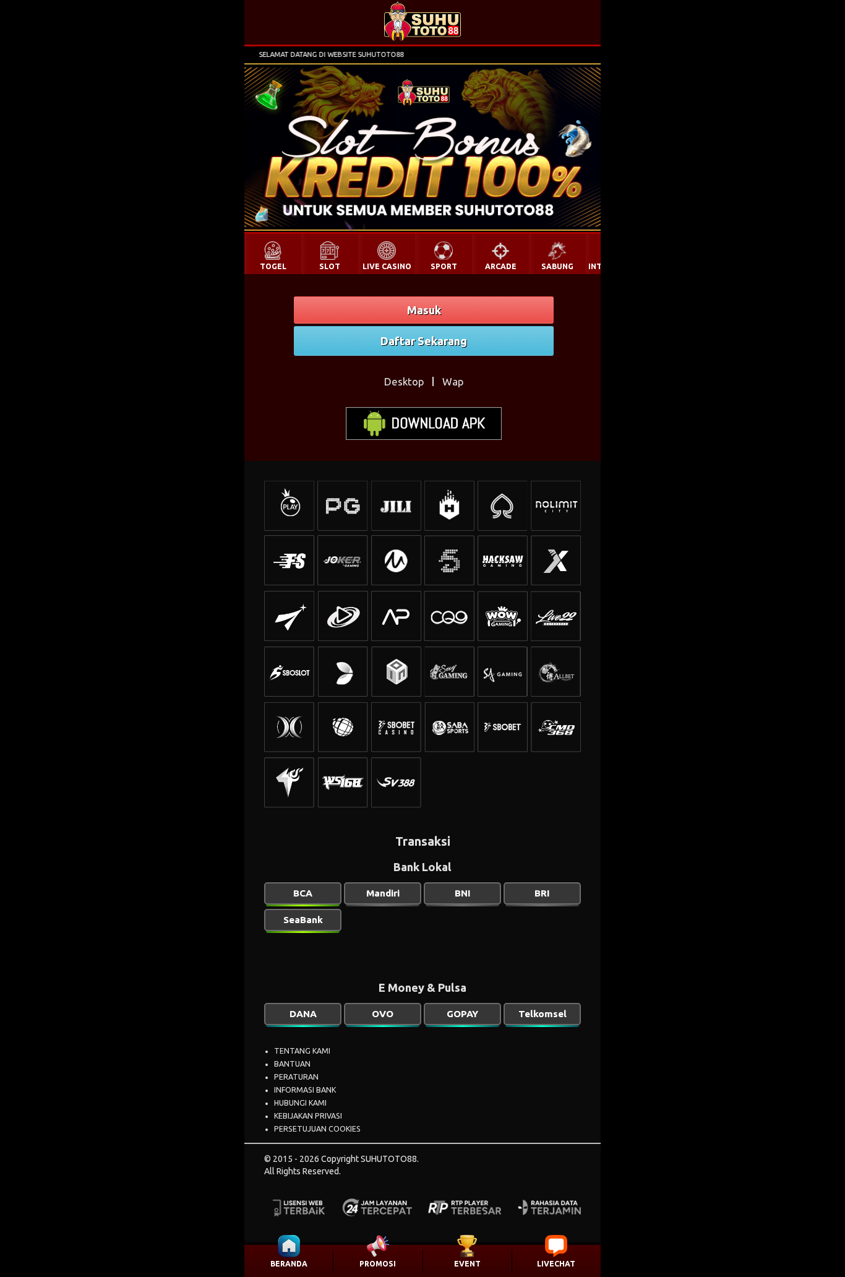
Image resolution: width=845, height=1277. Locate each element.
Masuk (424, 310)
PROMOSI (377, 1264)
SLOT (329, 266)
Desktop (404, 381)
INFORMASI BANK (305, 1090)
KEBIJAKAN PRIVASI (308, 1116)
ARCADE (501, 266)
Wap (452, 381)
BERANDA (288, 1264)
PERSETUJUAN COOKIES (317, 1129)
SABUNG (557, 266)
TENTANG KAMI (302, 1051)
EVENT (467, 1264)
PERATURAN (296, 1077)
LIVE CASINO (386, 266)
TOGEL (273, 266)
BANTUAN (292, 1064)
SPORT (444, 266)
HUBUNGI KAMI (300, 1103)
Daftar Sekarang (423, 341)
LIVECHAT (556, 1264)
